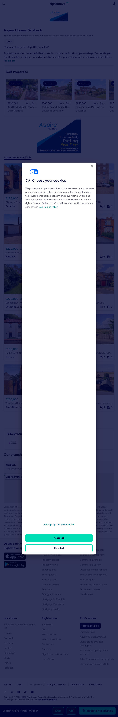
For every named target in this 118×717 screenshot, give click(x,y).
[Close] (92, 166)
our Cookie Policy (48, 206)
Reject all (59, 548)
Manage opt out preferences (59, 524)
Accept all (59, 538)
